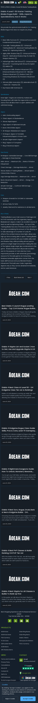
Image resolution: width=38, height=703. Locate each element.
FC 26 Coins (4, 641)
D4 (29, 27)
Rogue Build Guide (25, 22)
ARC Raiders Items (7, 650)
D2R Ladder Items (6, 644)
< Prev (8, 277)
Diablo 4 (14, 22)
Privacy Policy (5, 662)
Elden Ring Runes (24, 632)
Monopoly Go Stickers (26, 641)
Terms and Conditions (8, 659)
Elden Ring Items (24, 635)
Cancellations (5, 665)
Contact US (4, 671)
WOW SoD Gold (6, 635)
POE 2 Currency (24, 644)
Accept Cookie (28, 699)
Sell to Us (4, 674)
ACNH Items (5, 647)
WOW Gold (4, 632)
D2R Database (5, 677)
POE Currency (5, 638)
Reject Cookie (10, 699)
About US (4, 668)
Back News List (19, 277)
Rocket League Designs (8, 680)
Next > (30, 277)
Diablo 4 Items (23, 638)
